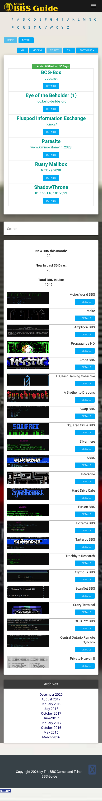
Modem (37, 50)
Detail (26, 40)
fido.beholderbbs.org (51, 101)
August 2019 (51, 699)
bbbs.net (51, 78)
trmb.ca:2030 (51, 170)
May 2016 (51, 732)
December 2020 (51, 694)
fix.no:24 (51, 124)
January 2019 (51, 704)
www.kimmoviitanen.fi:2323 (51, 147)
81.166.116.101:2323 (51, 193)
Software (86, 50)
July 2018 (51, 709)
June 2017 (51, 718)
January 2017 (51, 723)
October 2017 (51, 713)
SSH (69, 50)
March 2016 (51, 737)
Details (51, 86)
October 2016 (51, 728)
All (22, 50)
